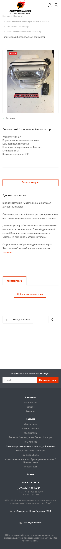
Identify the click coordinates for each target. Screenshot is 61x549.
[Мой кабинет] (49, 4)
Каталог (30, 419)
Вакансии (30, 411)
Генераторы (30, 466)
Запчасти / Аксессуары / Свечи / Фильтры (30, 437)
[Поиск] (56, 5)
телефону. (8, 252)
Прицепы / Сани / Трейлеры (30, 450)
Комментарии (15, 280)
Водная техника (30, 428)
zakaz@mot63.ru (32, 522)
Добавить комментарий (30, 294)
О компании (30, 402)
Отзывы (30, 407)
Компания (30, 397)
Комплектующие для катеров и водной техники (30, 446)
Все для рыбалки (30, 455)
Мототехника (30, 424)
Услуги (31, 474)
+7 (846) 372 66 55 (29, 488)
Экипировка (30, 433)
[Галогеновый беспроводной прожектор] (30, 81)
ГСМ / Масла (30, 442)
